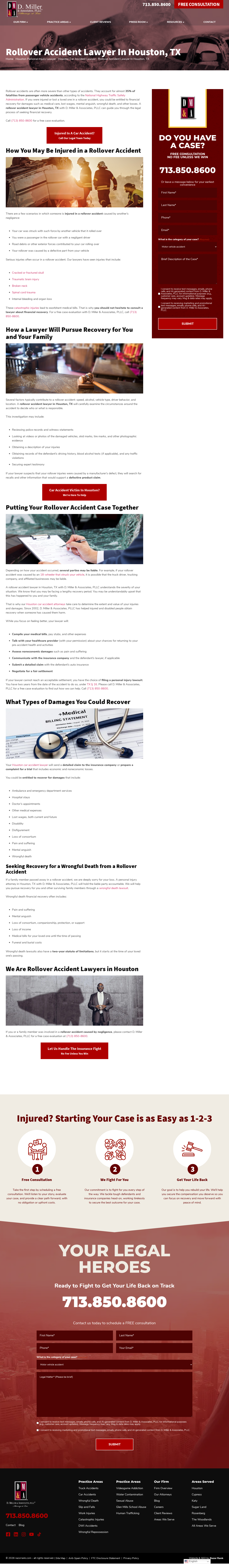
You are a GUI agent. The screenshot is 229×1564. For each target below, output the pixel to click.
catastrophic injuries (26, 308)
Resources (174, 22)
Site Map (60, 1558)
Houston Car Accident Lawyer (77, 59)
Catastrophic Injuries (91, 1519)
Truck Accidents (88, 1488)
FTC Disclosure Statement (105, 1558)
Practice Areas (58, 22)
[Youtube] (31, 1534)
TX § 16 (92, 684)
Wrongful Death (89, 1500)
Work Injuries (87, 1513)
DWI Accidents (88, 1525)
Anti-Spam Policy (78, 1558)
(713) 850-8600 (21, 121)
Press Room (137, 22)
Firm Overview (163, 1488)
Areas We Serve (164, 1519)
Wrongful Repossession (93, 1532)
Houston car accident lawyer (30, 765)
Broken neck (19, 286)
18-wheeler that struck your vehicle (62, 574)
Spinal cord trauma (24, 292)
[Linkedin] (16, 1534)
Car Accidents (87, 1494)
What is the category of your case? (183, 239)
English (192, 1561)
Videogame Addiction (129, 1488)
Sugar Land (199, 1507)
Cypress (197, 1494)
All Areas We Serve (204, 1525)
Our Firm (19, 22)
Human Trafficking (127, 1513)
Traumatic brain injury (25, 279)
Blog (21, 1525)
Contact (209, 22)
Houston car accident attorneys (45, 604)
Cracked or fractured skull (28, 273)
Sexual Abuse (124, 1500)
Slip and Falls (87, 1507)
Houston (197, 1488)
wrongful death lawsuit (113, 888)
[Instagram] (23, 1534)
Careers (159, 1507)
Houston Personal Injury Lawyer (36, 59)
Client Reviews (100, 22)
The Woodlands (202, 1519)
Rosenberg (198, 1513)
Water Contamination (129, 1494)
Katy (194, 1500)
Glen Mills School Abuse (131, 1507)
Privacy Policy (131, 1558)
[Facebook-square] (8, 1534)
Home (9, 59)
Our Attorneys (163, 1494)
